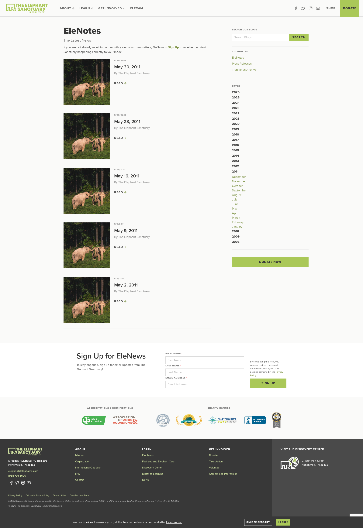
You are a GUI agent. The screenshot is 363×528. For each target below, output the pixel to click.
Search (299, 37)
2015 (235, 150)
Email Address (176, 377)
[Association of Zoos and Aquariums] (125, 420)
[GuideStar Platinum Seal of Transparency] (163, 420)
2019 (235, 129)
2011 (235, 171)
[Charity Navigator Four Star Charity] (223, 420)
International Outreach (88, 467)
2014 (235, 156)
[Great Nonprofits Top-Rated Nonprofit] (189, 420)
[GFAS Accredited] (94, 420)
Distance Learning (152, 473)
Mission (79, 455)
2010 (235, 231)
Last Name (173, 365)
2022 (236, 113)
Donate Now (270, 262)
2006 (236, 242)
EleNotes (238, 58)
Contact (79, 480)
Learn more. (174, 522)
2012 (235, 166)
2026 (236, 92)
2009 (236, 236)
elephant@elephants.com (23, 471)
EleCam (136, 8)
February (238, 222)
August (236, 195)
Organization (82, 461)
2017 (235, 140)
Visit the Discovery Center (302, 449)
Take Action (216, 461)
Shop (330, 8)
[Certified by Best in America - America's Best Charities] (276, 420)
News (145, 480)
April (235, 213)
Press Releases (242, 64)
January (237, 227)
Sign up (268, 383)
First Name (173, 353)
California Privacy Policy (38, 495)
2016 (235, 145)
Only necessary (258, 522)
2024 (236, 103)
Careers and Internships (223, 473)
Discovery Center (152, 467)
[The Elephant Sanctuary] (27, 8)
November (239, 181)
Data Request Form (79, 495)
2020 (236, 124)
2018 (235, 134)
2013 (235, 161)
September (239, 190)
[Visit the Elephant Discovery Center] (290, 463)
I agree (283, 522)
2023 (236, 108)
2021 (235, 119)
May (234, 209)
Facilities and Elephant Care (158, 461)
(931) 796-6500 (17, 475)
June (235, 204)
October (237, 186)
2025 (236, 97)
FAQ (77, 473)
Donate (349, 8)
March (236, 218)
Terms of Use (59, 495)
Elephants (148, 455)
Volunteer (214, 467)
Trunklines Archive (244, 70)
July (234, 199)
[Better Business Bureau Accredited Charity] (255, 420)
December (239, 177)
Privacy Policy (15, 495)
